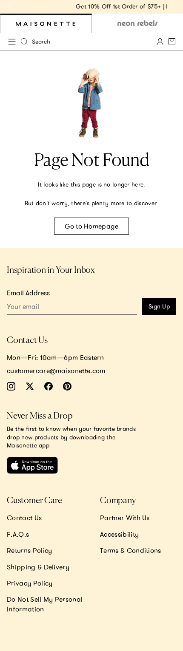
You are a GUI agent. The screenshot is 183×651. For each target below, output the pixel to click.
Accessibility (119, 534)
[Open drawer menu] (12, 42)
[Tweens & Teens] (137, 23)
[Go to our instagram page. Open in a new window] (11, 386)
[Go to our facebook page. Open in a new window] (48, 386)
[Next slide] (173, 7)
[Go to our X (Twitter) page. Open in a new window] (30, 386)
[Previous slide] (10, 7)
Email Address (28, 292)
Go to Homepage (92, 226)
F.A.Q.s (18, 534)
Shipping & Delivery (38, 567)
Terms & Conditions (130, 550)
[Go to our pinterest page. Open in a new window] (67, 386)
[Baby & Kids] (46, 24)
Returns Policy (29, 550)
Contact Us (24, 517)
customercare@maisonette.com (56, 370)
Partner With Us (125, 517)
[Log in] (160, 41)
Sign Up (159, 306)
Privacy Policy (29, 583)
